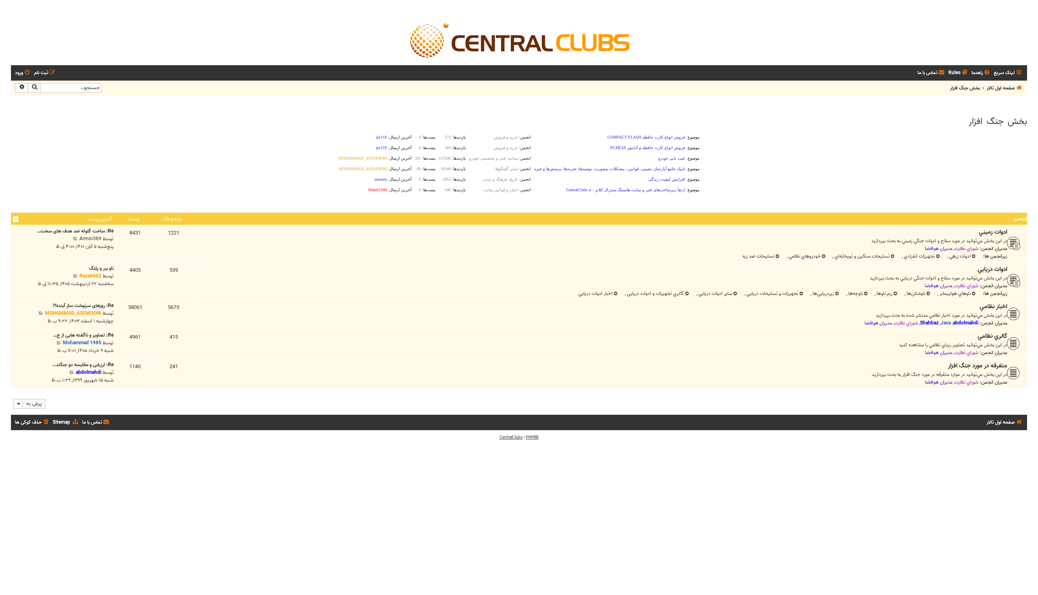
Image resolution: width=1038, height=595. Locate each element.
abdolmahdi (965, 323)
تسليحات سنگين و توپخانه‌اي (861, 256)
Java (946, 323)
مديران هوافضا (938, 248)
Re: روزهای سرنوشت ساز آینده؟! (83, 305)
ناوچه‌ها (855, 293)
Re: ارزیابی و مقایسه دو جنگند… (83, 365)
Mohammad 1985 (82, 343)
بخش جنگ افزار (998, 121)
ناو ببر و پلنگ (101, 268)
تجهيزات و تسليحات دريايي (771, 293)
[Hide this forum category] (16, 219)
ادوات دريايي (992, 269)
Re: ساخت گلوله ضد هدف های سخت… (75, 231)
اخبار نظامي (993, 306)
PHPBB (532, 437)
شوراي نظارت (966, 248)
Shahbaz (929, 323)
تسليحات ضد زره (758, 256)
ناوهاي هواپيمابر (954, 293)
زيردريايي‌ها (822, 293)
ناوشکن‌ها (915, 293)
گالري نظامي (992, 336)
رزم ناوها (883, 293)
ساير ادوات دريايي (714, 293)
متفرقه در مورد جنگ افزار (977, 366)
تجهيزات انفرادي (919, 256)
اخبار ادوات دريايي (595, 293)
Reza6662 (90, 276)
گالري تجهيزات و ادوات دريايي (655, 293)
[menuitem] (981, 73)
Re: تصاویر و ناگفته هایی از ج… (83, 335)
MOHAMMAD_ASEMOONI (73, 313)
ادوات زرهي (959, 256)
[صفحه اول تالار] (519, 39)
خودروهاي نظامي (804, 256)
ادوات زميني (993, 232)
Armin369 (90, 239)
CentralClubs (511, 437)
